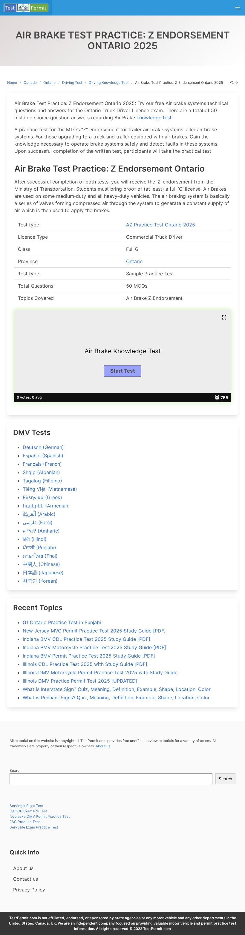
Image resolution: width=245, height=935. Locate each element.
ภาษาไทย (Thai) (40, 556)
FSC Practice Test (25, 822)
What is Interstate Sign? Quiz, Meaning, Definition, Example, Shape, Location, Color (117, 689)
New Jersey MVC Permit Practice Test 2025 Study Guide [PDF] (94, 631)
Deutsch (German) (43, 447)
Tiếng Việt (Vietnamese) (50, 489)
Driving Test (72, 82)
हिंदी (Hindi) (35, 539)
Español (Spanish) (43, 456)
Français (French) (42, 464)
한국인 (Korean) (40, 581)
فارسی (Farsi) (38, 522)
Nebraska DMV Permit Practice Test (40, 816)
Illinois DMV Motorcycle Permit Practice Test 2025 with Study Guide (100, 672)
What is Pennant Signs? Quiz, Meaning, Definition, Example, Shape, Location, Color (116, 698)
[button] (237, 8)
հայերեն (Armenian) (46, 506)
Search (16, 770)
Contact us (25, 879)
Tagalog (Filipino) (42, 481)
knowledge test (154, 118)
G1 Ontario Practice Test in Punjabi (62, 622)
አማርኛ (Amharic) (41, 531)
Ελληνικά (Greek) (42, 497)
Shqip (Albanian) (41, 472)
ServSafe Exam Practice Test (34, 827)
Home (12, 82)
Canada (30, 82)
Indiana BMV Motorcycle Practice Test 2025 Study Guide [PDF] (94, 647)
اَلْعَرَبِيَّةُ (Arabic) (39, 514)
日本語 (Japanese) (43, 572)
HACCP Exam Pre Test (28, 811)
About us (103, 746)
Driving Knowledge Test (108, 82)
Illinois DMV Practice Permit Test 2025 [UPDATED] (80, 681)
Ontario (49, 82)
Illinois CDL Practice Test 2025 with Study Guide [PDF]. (85, 664)
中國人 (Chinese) (41, 564)
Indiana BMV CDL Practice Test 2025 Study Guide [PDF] (86, 639)
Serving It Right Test (26, 805)
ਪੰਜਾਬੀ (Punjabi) (39, 547)
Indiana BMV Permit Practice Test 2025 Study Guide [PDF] (89, 656)
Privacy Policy (29, 890)
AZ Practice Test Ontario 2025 (160, 225)
